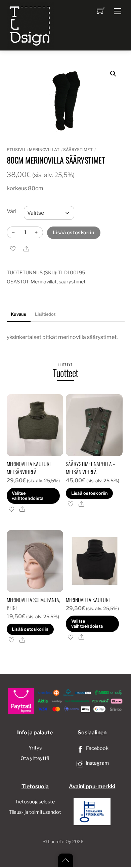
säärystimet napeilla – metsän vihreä (91, 468)
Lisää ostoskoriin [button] (89, 493)
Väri (11, 211)
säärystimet (78, 149)
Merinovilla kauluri (88, 600)
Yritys (35, 748)
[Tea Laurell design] (30, 24)
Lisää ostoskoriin (73, 233)
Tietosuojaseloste (35, 802)
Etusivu (16, 149)
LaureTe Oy (59, 841)
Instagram (97, 763)
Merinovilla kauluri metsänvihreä (29, 468)
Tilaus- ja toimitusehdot (35, 812)
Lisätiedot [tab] (45, 314)
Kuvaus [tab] (18, 314)
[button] (113, 74)
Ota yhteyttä (34, 758)
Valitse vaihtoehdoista (28, 496)
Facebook (96, 748)
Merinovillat (44, 149)
